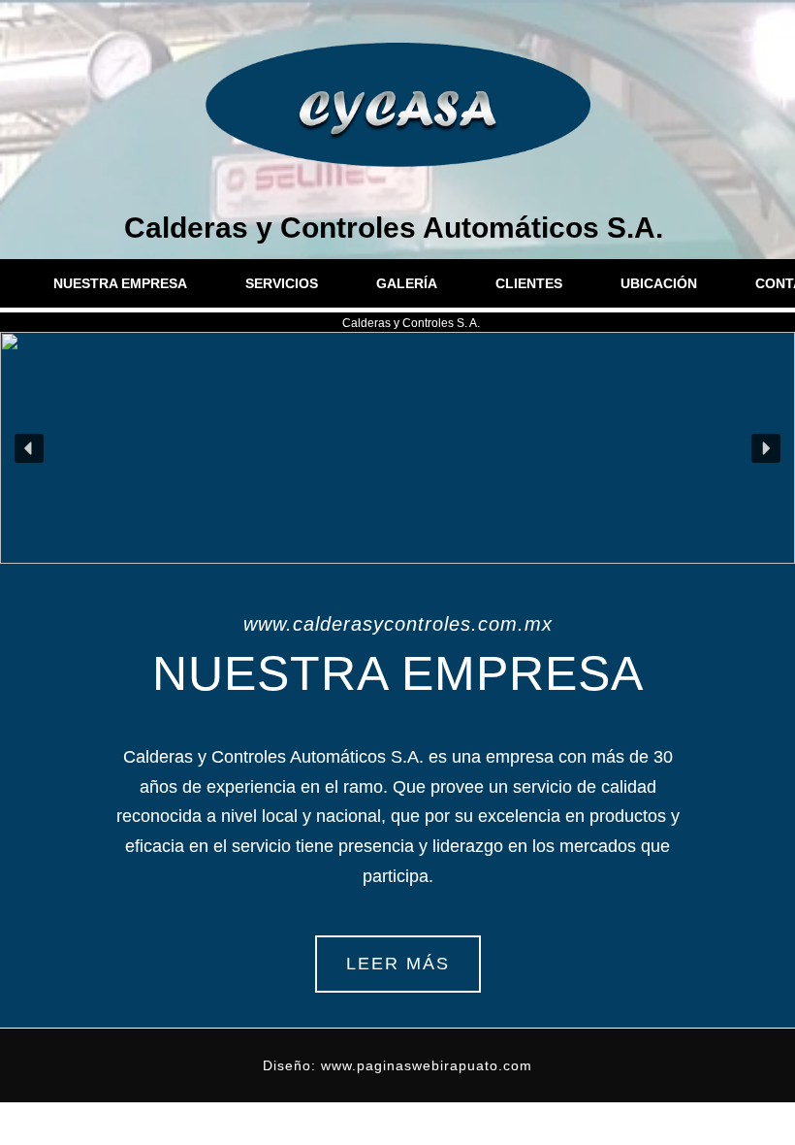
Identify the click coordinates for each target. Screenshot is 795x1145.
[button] (29, 448)
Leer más (398, 963)
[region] (397, 448)
